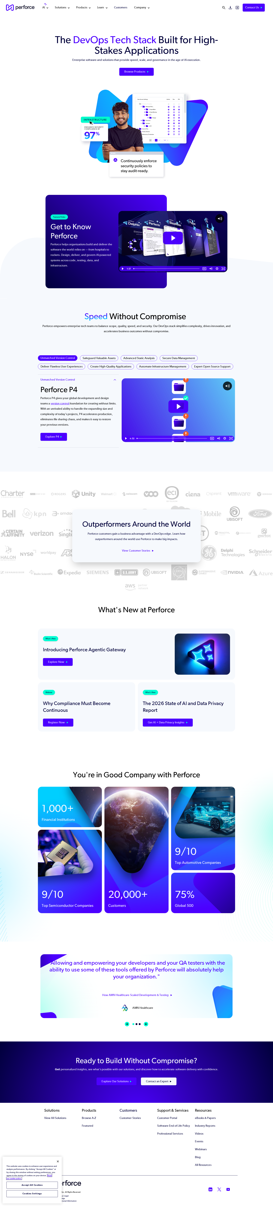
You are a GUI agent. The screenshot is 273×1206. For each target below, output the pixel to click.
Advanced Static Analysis (139, 358)
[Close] (57, 1161)
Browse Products (135, 71)
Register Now (56, 722)
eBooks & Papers (205, 1118)
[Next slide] (146, 1024)
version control (60, 403)
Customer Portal (167, 1118)
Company (140, 7)
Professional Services (170, 1133)
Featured (87, 1125)
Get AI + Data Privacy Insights (166, 722)
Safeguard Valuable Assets (99, 358)
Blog (198, 1157)
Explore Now (56, 662)
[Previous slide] (127, 1024)
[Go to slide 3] (140, 1024)
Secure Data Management (178, 358)
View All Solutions (55, 1118)
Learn (100, 7)
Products (81, 7)
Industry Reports (205, 1125)
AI (43, 7)
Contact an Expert (157, 1081)
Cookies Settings (32, 1193)
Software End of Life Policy (173, 1125)
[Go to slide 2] (136, 1024)
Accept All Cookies (32, 1185)
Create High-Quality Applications (110, 366)
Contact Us (252, 7)
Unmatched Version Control (57, 358)
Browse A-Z (89, 1118)
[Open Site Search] (224, 7)
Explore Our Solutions (115, 1081)
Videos (199, 1133)
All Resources (203, 1165)
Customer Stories (130, 1118)
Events (199, 1141)
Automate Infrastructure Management (162, 366)
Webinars (201, 1149)
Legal (66, 1196)
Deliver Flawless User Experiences (61, 366)
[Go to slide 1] (133, 1024)
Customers (120, 7)
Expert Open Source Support (212, 366)
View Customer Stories (136, 550)
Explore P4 (52, 436)
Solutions (60, 7)
